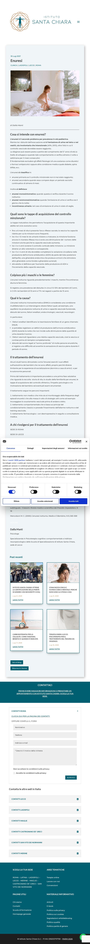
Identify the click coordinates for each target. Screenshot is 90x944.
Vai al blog (16, 662)
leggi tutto (18, 600)
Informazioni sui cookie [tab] (77, 448)
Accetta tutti (74, 501)
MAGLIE (33, 881)
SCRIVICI (71, 777)
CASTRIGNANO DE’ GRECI (24, 884)
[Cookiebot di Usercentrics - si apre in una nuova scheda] (71, 441)
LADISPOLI (34, 877)
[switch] (34, 492)
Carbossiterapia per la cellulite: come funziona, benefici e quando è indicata (25, 636)
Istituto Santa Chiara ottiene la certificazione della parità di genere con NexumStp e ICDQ (26, 589)
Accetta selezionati (45, 501)
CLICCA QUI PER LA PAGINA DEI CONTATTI (30, 716)
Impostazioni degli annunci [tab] (53, 448)
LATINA (23, 877)
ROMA (16, 877)
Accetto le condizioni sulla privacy (31, 773)
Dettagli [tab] (30, 448)
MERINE (24, 881)
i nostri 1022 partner (16, 460)
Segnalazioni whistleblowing (59, 918)
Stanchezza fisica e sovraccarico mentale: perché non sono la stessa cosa (63, 589)
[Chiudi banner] (86, 441)
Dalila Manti (16, 529)
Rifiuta (16, 501)
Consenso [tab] (11, 448)
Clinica (14, 65)
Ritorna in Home (19, 668)
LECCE (16, 881)
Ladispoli (23, 65)
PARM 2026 (67, 939)
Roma (38, 65)
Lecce (31, 65)
